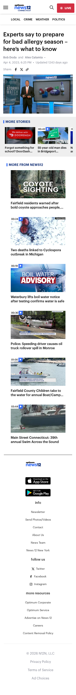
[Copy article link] (27, 69)
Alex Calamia (34, 57)
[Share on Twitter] (21, 69)
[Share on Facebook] (15, 69)
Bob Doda (10, 57)
